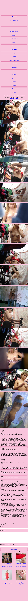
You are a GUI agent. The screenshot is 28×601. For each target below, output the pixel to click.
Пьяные (14, 56)
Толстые (14, 85)
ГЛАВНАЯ (14, 16)
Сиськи (14, 35)
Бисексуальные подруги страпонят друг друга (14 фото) (7, 565)
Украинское (14, 78)
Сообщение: (3, 530)
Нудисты (14, 74)
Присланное (14, 49)
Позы (14, 71)
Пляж (14, 28)
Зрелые (14, 81)
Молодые (14, 92)
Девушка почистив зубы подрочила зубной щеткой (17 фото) (21, 582)
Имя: (1, 526)
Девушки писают (14, 31)
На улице (14, 42)
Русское (14, 88)
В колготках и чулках (14, 60)
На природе (14, 63)
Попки (14, 45)
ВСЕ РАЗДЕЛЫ (14, 20)
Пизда (14, 53)
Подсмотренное (14, 38)
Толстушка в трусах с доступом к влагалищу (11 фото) (21, 565)
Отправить (14, 549)
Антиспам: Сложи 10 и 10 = (7, 544)
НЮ (14, 24)
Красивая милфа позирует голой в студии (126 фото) (7, 582)
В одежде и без (14, 67)
